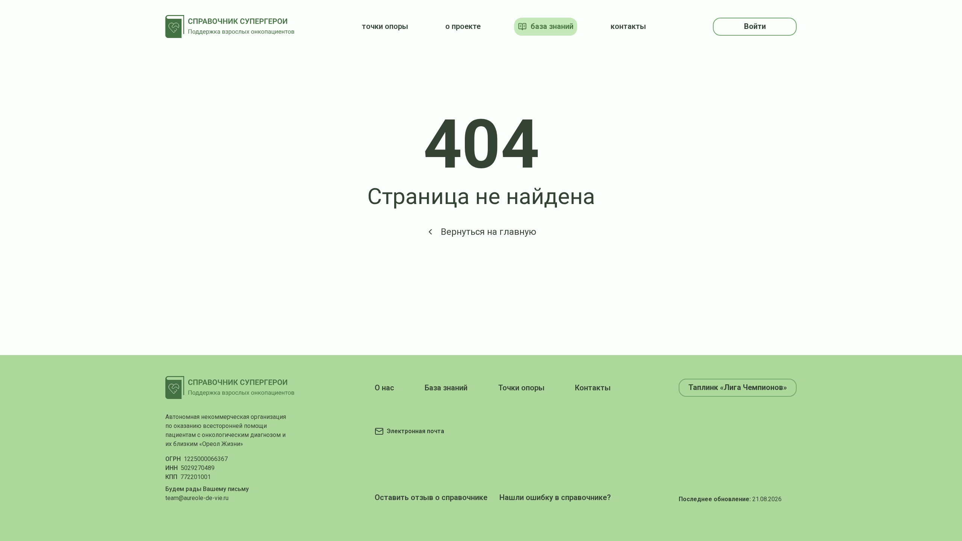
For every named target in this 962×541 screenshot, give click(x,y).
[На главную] (230, 26)
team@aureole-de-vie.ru (196, 498)
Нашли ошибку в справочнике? (555, 497)
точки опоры (385, 26)
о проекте (463, 26)
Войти (755, 26)
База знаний (446, 387)
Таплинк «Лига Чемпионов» (737, 387)
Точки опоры (521, 387)
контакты (628, 26)
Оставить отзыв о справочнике (431, 497)
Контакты (593, 387)
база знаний (552, 26)
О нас (384, 387)
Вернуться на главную (488, 231)
